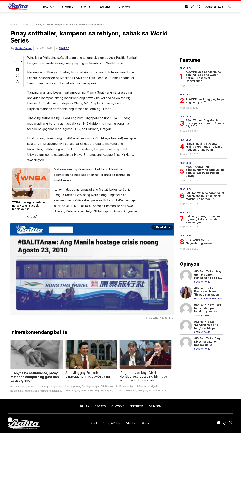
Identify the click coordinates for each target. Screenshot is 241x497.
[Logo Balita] (18, 6)
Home (13, 24)
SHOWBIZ (67, 6)
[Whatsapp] (17, 82)
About (93, 423)
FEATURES (105, 6)
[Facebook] (17, 69)
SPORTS (86, 6)
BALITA (47, 6)
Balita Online (23, 48)
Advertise (131, 423)
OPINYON (124, 6)
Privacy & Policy (111, 423)
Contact (146, 423)
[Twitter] (17, 76)
